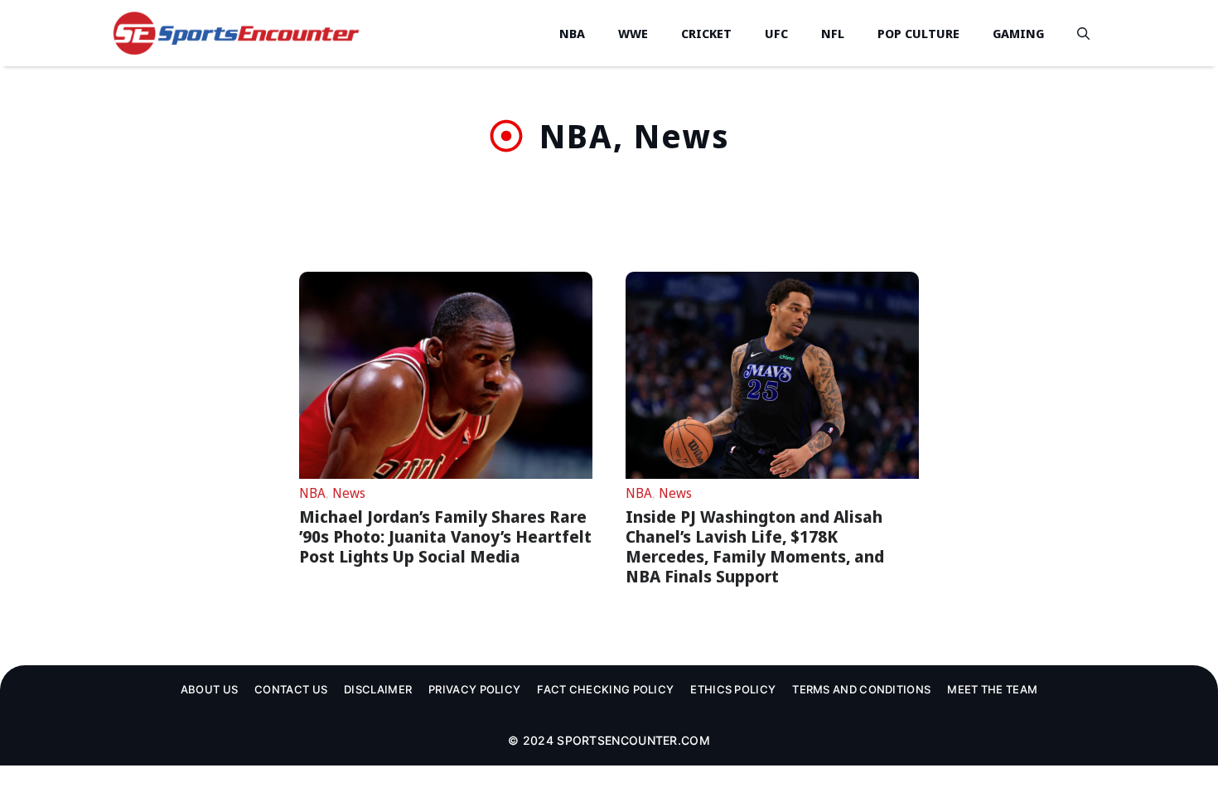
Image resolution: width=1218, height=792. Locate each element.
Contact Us (290, 689)
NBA (572, 33)
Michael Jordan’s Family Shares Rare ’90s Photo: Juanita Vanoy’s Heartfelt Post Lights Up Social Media (445, 536)
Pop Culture (918, 33)
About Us (209, 689)
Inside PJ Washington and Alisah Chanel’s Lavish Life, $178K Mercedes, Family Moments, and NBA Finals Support (755, 546)
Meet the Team (992, 689)
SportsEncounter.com (633, 740)
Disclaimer (378, 689)
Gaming (1018, 33)
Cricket (706, 33)
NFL (832, 33)
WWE (633, 33)
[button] (1083, 33)
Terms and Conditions (861, 689)
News (348, 493)
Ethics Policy (733, 689)
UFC (776, 33)
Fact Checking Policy (605, 689)
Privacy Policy (474, 689)
